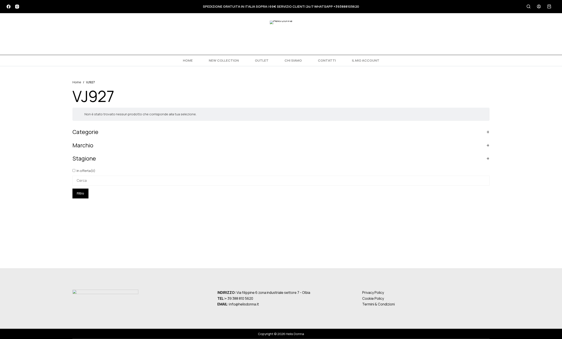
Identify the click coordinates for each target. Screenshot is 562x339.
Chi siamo (293, 60)
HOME (188, 60)
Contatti (327, 60)
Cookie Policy (373, 298)
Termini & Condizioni (378, 304)
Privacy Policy (373, 292)
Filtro (80, 193)
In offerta (86, 170)
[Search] (528, 6)
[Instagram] (17, 7)
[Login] (539, 6)
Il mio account (365, 60)
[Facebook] (9, 7)
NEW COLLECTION (224, 60)
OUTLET (261, 60)
